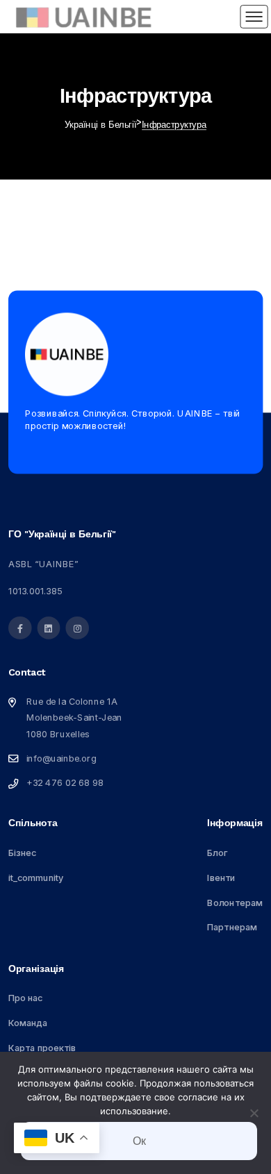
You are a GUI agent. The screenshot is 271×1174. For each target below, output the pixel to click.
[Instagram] (77, 628)
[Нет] (254, 1113)
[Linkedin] (48, 628)
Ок (139, 1141)
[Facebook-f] (19, 628)
